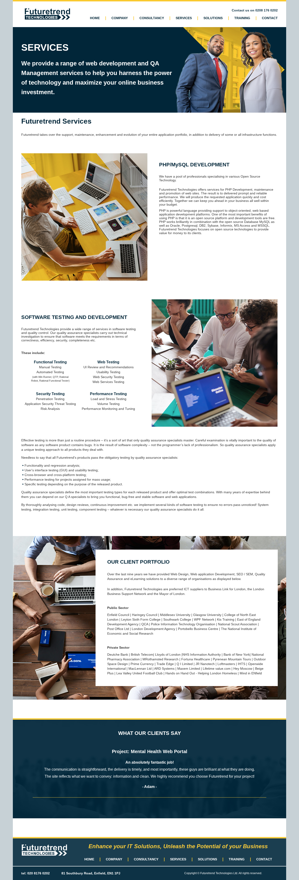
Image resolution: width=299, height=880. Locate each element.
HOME (95, 18)
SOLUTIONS (213, 18)
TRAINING (242, 18)
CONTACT (270, 18)
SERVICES (184, 18)
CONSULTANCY (151, 18)
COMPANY (119, 18)
